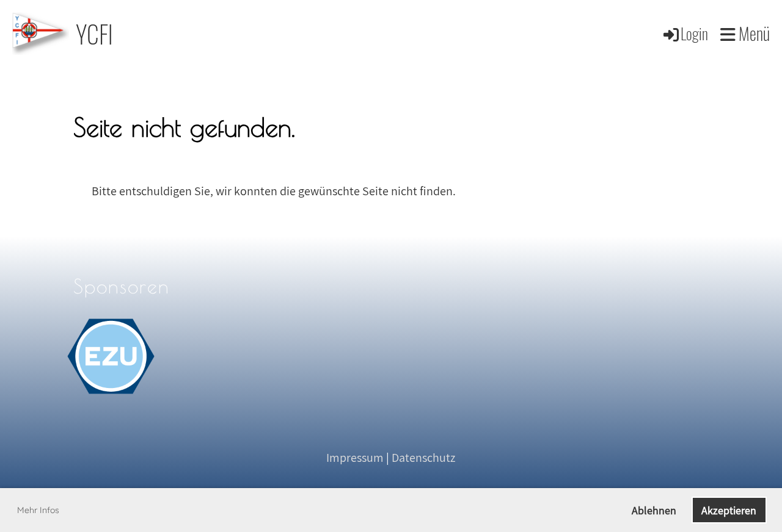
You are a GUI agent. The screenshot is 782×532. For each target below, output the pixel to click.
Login (694, 33)
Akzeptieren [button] (728, 510)
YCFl (94, 33)
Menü (753, 33)
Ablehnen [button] (654, 510)
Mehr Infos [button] (38, 510)
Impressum (355, 458)
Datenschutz (423, 458)
